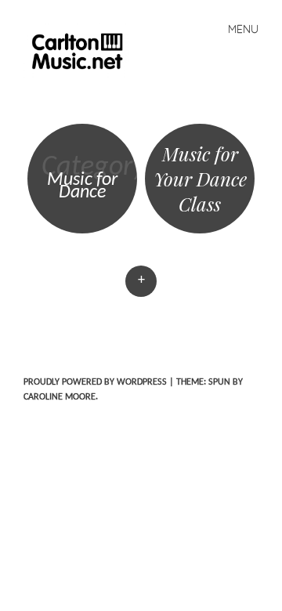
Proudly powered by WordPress (95, 382)
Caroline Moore (60, 397)
